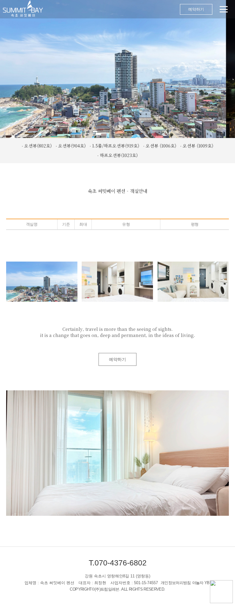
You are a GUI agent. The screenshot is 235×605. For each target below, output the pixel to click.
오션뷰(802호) (38, 146)
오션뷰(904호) (72, 146)
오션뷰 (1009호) (198, 146)
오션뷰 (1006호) (161, 146)
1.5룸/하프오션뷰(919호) (115, 146)
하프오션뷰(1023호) (119, 155)
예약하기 (196, 9)
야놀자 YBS (202, 582)
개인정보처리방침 (176, 582)
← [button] (95, 128)
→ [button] (140, 128)
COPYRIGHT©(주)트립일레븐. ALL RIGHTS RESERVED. (117, 589)
